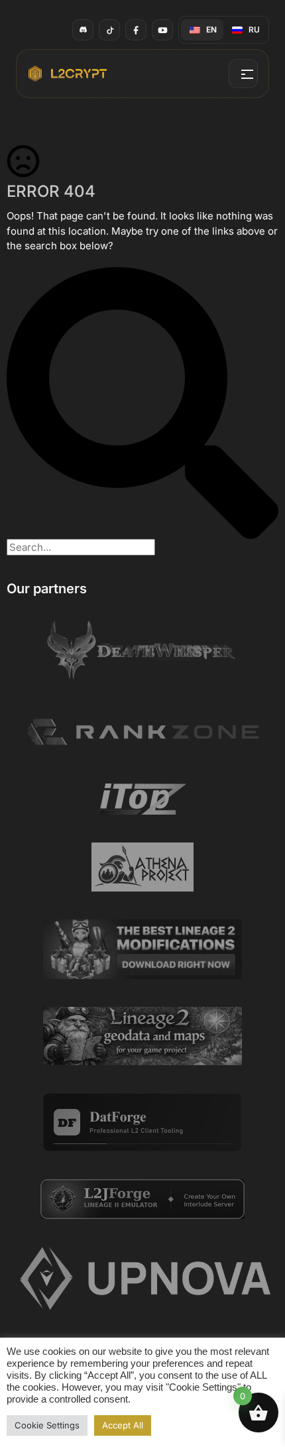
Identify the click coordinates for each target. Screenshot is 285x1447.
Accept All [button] (122, 1425)
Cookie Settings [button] (47, 1425)
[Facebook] (135, 29)
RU (254, 29)
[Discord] (82, 29)
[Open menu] (243, 73)
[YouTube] (162, 29)
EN (211, 29)
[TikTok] (109, 29)
